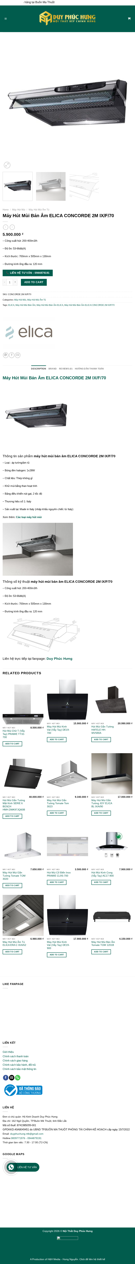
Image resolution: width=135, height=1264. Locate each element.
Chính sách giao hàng (15, 1060)
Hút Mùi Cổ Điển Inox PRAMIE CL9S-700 (59, 874)
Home (6, 209)
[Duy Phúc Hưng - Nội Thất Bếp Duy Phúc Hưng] (67, 19)
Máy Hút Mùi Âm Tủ (39, 209)
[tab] (38, 368)
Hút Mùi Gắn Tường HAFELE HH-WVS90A (102, 729)
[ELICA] (29, 332)
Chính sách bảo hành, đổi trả (19, 1064)
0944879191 (34, 1138)
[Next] (125, 104)
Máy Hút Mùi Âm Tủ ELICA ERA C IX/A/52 (14, 944)
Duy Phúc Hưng (59, 658)
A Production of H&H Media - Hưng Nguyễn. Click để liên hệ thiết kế (67, 1259)
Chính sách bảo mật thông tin (19, 1068)
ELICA (11, 305)
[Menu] (5, 19)
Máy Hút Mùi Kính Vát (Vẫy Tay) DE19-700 (58, 729)
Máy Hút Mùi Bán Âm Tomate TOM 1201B (103, 944)
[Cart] (129, 19)
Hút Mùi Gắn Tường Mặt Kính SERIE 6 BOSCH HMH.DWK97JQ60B (14, 805)
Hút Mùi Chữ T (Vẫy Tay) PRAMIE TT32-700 (14, 734)
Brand (53, 369)
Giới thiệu (8, 1051)
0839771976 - (19, 1138)
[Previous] (10, 104)
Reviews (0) (65, 369)
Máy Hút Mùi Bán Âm (25, 305)
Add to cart (33, 282)
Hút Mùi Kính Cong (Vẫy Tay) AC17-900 (102, 874)
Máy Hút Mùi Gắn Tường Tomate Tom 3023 (58, 803)
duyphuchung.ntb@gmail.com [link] (26, 1133)
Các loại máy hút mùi (29, 517)
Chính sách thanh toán (15, 1056)
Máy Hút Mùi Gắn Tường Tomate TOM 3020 (14, 875)
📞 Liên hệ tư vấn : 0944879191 (28, 272)
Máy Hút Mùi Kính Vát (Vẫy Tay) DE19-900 (58, 945)
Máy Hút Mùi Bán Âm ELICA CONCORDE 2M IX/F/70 (89, 305)
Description (38, 369)
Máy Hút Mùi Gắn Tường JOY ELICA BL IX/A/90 (101, 803)
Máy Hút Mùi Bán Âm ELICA (50, 305)
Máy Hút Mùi (18, 209)
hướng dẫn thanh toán (89, 369)
